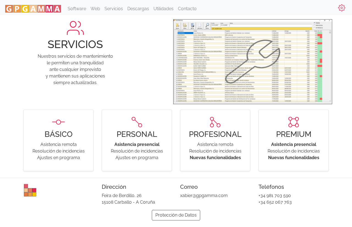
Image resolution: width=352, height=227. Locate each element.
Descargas (138, 8)
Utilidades (163, 8)
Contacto (187, 8)
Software (77, 8)
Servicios (114, 8)
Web (95, 8)
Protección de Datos (176, 215)
